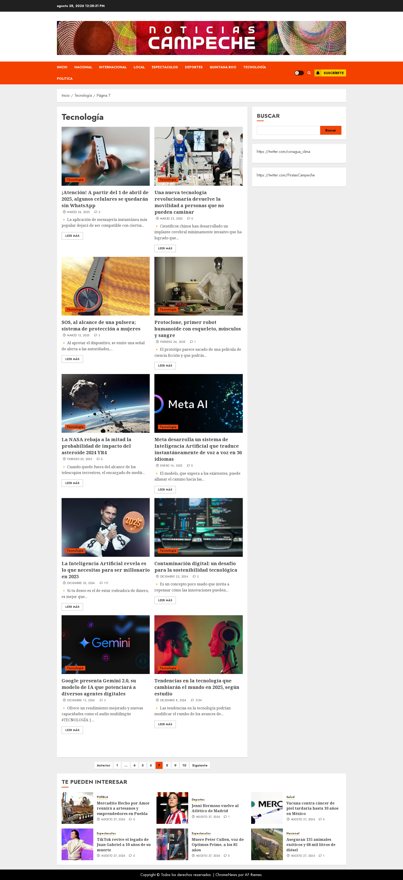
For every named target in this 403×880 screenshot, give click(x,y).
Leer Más (72, 236)
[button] (309, 73)
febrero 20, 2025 (79, 459)
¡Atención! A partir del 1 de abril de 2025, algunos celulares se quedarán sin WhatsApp (105, 199)
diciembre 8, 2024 (173, 700)
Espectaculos (165, 67)
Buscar (268, 116)
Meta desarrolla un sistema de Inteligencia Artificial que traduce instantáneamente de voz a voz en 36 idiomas (198, 449)
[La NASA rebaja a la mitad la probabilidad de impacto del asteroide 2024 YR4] (106, 403)
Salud (290, 797)
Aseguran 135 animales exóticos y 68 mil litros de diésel (310, 844)
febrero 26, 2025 (172, 342)
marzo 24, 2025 (78, 212)
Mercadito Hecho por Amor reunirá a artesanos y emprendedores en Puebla (123, 808)
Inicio (62, 67)
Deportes (194, 67)
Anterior (103, 765)
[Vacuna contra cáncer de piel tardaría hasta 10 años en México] (267, 808)
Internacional (113, 67)
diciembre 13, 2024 (81, 700)
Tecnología (254, 67)
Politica (65, 78)
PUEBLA (102, 797)
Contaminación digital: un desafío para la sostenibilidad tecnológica (195, 566)
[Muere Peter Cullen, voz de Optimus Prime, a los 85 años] (172, 844)
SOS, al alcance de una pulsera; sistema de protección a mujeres (101, 325)
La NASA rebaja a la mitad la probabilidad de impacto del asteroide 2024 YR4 (96, 446)
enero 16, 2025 (171, 466)
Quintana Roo (223, 67)
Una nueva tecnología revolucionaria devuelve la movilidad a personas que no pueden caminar (189, 202)
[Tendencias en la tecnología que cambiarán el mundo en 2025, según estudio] (198, 644)
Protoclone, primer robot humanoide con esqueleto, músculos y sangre (197, 328)
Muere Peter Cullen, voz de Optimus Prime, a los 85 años (218, 844)
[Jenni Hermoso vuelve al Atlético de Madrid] (172, 808)
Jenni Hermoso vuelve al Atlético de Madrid (215, 808)
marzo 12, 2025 (78, 335)
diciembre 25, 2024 (81, 583)
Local (139, 67)
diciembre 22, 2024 (174, 577)
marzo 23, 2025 (171, 219)
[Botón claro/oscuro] (299, 73)
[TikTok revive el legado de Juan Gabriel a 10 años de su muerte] (77, 844)
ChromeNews (226, 874)
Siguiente (200, 765)
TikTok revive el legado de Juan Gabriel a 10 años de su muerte (124, 844)
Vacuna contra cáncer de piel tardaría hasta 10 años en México (312, 808)
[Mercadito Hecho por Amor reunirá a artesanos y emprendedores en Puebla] (77, 808)
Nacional (83, 67)
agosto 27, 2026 (113, 820)
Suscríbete (334, 73)
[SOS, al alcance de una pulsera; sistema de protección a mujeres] (106, 286)
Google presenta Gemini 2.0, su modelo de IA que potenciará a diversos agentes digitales (99, 687)
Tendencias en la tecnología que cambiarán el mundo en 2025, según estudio (196, 687)
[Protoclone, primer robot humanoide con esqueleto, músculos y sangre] (198, 286)
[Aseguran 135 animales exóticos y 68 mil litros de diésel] (267, 844)
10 (184, 765)
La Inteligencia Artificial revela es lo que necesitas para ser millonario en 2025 (106, 570)
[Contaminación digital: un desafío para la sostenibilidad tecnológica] (198, 527)
